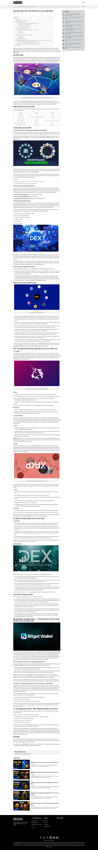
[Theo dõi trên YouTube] (54, 838)
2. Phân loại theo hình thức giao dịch (25, 24)
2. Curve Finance (21, 32)
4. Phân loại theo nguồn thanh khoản (25, 27)
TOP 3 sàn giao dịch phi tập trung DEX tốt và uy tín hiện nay (27, 29)
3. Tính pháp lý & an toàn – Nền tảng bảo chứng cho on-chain (27, 44)
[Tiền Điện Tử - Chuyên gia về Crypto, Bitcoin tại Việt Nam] (18, 2)
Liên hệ (83, 2)
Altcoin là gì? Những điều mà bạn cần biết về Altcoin (73, 18)
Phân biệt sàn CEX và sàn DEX (21, 20)
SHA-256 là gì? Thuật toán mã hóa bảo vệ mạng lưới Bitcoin (44, 762)
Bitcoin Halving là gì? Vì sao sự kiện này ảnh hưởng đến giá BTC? (45, 804)
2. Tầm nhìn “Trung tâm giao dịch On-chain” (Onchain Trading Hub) (30, 42)
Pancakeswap (21, 274)
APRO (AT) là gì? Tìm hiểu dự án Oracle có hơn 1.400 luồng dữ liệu (73, 37)
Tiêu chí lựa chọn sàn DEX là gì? (22, 28)
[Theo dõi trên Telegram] (57, 838)
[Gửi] (84, 7)
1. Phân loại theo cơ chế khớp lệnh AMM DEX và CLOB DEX (28, 23)
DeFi (54, 101)
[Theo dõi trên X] (47, 838)
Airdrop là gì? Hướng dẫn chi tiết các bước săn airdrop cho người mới (29, 181)
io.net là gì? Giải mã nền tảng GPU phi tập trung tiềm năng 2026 (73, 33)
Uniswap (26, 172)
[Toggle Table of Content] (50, 18)
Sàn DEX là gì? (18, 19)
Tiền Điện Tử (25, 744)
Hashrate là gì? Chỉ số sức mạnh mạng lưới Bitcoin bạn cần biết (45, 783)
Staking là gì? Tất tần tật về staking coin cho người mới (25, 183)
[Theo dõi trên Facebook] (41, 838)
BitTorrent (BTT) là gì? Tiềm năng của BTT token (73, 48)
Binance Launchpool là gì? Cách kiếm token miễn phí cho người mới (73, 44)
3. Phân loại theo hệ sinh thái (23, 25)
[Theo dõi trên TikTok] (44, 838)
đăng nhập (21, 754)
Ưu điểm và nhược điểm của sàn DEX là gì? (24, 34)
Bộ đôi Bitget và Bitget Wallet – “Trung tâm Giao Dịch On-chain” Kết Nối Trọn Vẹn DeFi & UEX (33, 40)
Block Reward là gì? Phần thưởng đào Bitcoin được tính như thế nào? (45, 793)
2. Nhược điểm (21, 37)
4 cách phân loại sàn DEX (20, 22)
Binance (34, 203)
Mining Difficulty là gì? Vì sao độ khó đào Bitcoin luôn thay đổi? (44, 773)
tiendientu (51, 51)
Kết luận (17, 45)
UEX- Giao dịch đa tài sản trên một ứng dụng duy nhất (28, 41)
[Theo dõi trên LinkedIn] (51, 838)
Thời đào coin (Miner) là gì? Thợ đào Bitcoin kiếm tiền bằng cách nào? (73, 29)
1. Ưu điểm (20, 36)
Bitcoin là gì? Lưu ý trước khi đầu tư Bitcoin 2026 (73, 40)
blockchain (44, 60)
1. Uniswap (20, 31)
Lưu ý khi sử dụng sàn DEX (21, 38)
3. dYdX (20, 33)
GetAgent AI (41, 679)
